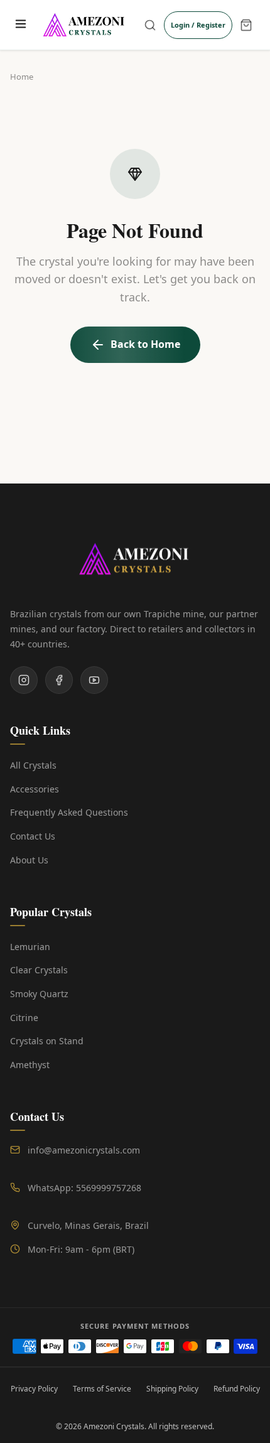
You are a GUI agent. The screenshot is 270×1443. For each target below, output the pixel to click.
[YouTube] (94, 680)
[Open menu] (20, 24)
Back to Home (145, 344)
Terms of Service (102, 1388)
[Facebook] (59, 680)
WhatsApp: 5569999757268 (84, 1188)
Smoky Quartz (39, 994)
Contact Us (32, 836)
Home (21, 76)
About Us (29, 860)
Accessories (34, 789)
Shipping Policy (172, 1388)
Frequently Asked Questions (69, 812)
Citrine (24, 1018)
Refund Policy (236, 1388)
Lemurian (30, 947)
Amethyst (30, 1065)
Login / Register (198, 25)
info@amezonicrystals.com (84, 1150)
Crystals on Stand (47, 1041)
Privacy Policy (34, 1388)
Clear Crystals (39, 970)
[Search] (150, 25)
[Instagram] (24, 680)
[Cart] (246, 25)
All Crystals (33, 765)
